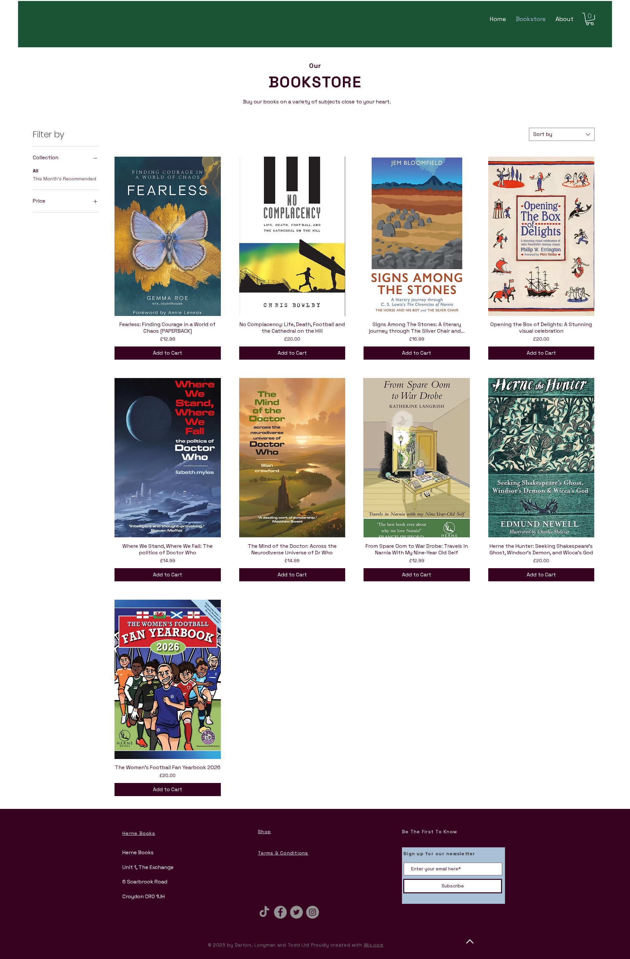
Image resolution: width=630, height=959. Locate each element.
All (35, 171)
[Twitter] (296, 912)
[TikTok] (264, 912)
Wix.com (374, 945)
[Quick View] (168, 236)
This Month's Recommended (64, 179)
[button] (589, 19)
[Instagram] (312, 912)
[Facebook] (280, 912)
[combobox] (562, 134)
